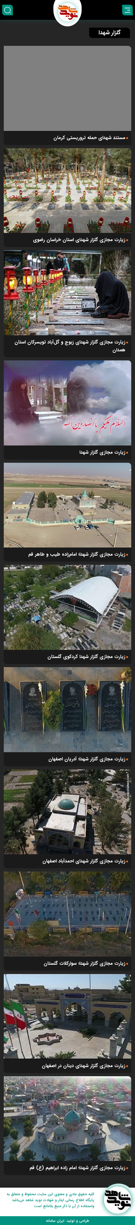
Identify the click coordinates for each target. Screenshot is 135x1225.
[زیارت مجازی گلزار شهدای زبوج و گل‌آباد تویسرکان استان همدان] (67, 292)
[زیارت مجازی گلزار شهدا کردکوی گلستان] (67, 607)
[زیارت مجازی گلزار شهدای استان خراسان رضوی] (67, 190)
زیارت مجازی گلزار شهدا (102, 452)
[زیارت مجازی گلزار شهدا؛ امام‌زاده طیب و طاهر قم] (67, 505)
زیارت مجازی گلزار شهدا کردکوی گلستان (86, 657)
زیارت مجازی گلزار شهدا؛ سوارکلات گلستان (84, 963)
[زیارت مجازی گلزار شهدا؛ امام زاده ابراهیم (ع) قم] (67, 1118)
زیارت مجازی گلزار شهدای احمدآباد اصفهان (83, 861)
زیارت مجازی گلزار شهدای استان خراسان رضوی (79, 240)
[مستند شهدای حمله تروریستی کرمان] (67, 88)
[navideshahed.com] (117, 1200)
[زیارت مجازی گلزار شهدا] (67, 402)
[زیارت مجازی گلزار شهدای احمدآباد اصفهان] (67, 812)
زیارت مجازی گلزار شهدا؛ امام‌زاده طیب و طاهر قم (76, 554)
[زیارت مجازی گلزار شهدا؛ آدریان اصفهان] (67, 709)
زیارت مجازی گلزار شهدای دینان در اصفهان (83, 1066)
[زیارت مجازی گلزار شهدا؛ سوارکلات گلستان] (67, 914)
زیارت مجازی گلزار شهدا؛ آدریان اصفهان (86, 759)
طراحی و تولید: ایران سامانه (67, 1221)
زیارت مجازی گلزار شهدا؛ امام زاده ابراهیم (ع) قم (77, 1168)
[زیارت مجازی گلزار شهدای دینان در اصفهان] (67, 1016)
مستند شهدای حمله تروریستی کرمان (89, 138)
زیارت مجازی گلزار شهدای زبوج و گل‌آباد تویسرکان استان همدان (69, 346)
